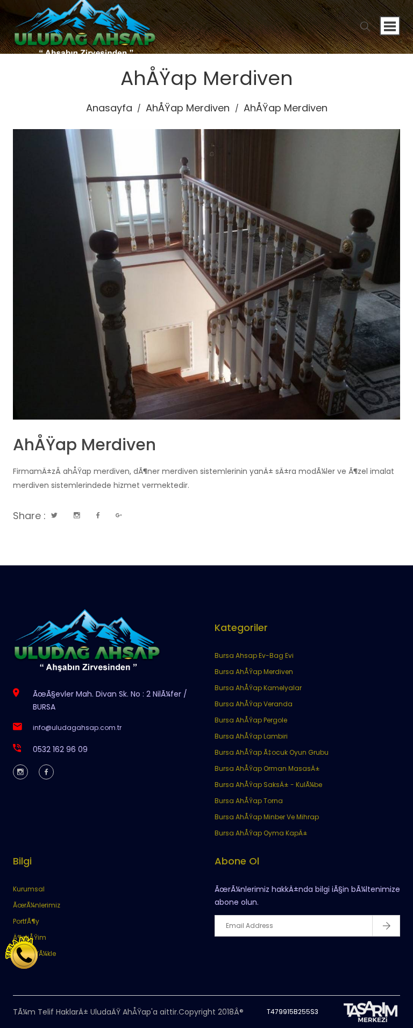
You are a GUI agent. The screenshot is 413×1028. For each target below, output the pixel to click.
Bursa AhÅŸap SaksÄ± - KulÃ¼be (268, 784)
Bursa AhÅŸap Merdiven (254, 671)
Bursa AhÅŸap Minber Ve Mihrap (267, 816)
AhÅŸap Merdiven (188, 108)
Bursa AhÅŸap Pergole (251, 720)
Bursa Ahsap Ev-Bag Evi (254, 655)
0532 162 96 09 (60, 749)
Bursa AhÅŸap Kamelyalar (258, 687)
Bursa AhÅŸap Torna (249, 800)
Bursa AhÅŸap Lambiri (251, 736)
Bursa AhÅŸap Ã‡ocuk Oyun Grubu (272, 752)
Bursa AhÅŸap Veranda (254, 703)
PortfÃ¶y (26, 921)
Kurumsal (29, 889)
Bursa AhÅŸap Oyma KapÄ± (261, 833)
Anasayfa (109, 108)
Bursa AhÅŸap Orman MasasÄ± (267, 768)
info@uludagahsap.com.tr (77, 727)
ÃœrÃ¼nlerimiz (36, 905)
